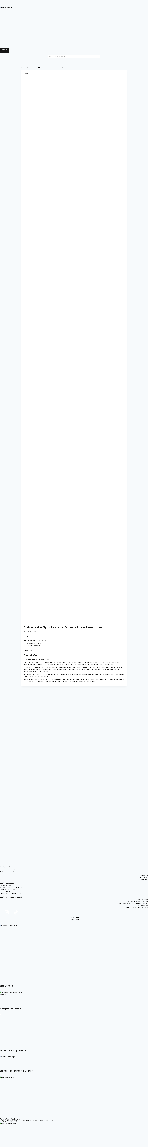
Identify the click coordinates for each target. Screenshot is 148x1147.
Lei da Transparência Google (16, 1070)
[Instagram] (2, 912)
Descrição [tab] (28, 651)
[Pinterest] (21, 912)
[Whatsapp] (11, 912)
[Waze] (26, 912)
